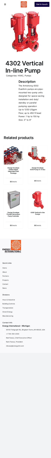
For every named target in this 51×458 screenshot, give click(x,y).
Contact (5, 284)
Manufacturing (7, 316)
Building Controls (8, 304)
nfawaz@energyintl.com (15, 346)
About (4, 272)
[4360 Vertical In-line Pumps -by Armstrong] (37, 199)
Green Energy (7, 312)
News (4, 288)
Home (4, 268)
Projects (5, 280)
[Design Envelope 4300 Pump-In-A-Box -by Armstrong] (37, 155)
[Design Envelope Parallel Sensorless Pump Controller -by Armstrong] (13, 199)
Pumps (28, 75)
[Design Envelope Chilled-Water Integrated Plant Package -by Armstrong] (13, 155)
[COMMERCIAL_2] (25, 31)
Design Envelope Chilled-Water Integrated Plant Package (13, 170)
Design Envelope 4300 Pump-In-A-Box (37, 168)
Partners (5, 276)
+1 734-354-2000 (12, 334)
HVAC (20, 75)
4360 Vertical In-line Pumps (38, 213)
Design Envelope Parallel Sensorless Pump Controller (13, 214)
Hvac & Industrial (8, 300)
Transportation (7, 308)
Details (14, 182)
